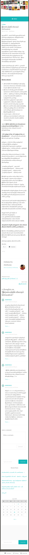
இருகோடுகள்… (23, 283)
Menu (15, 19)
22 (14, 512)
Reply (6, 326)
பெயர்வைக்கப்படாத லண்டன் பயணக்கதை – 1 (13, 472)
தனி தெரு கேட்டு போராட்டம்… (10, 277)
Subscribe (22, 461)
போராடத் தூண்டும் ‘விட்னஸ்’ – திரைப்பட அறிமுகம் (14, 476)
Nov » (15, 519)
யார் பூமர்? (4, 493)
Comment (20, 446)
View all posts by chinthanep (11, 267)
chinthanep (11, 31)
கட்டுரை (4, 24)
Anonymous (8, 299)
